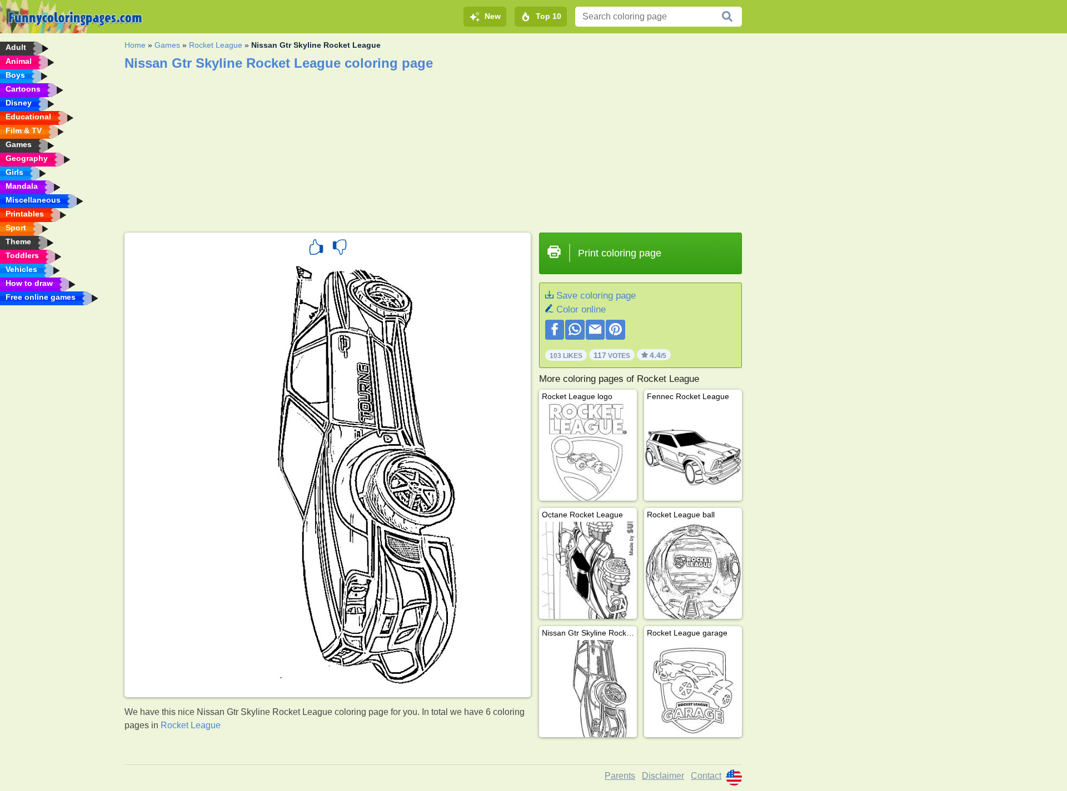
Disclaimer (663, 775)
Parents (620, 775)
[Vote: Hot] (316, 248)
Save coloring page (596, 295)
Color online (581, 309)
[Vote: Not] (339, 248)
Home (135, 45)
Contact (706, 775)
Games (167, 45)
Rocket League (215, 45)
